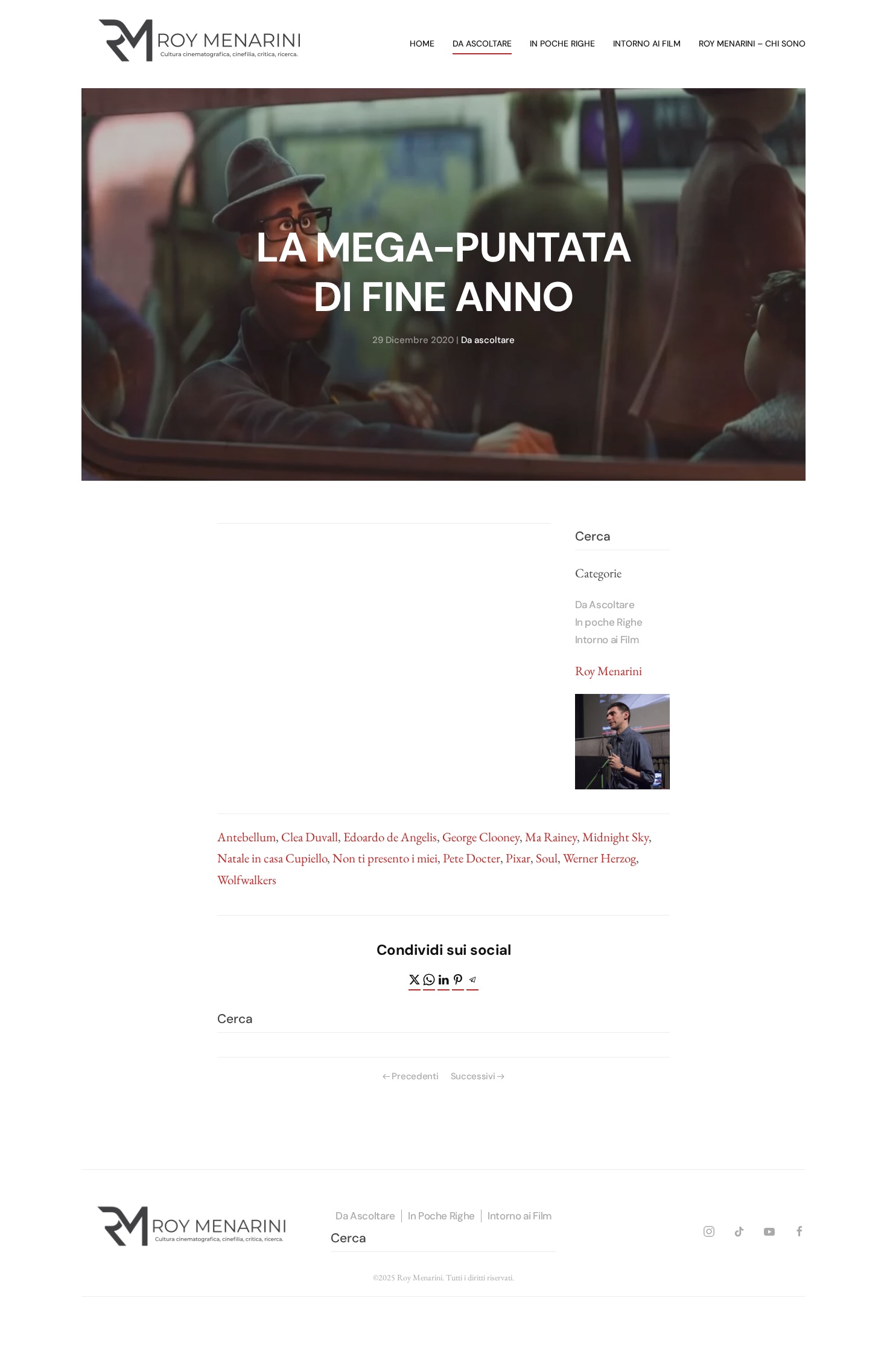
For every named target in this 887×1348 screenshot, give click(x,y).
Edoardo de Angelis (390, 837)
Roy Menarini (608, 671)
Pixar (518, 858)
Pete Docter (471, 858)
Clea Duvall (309, 837)
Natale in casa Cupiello (272, 858)
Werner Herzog (599, 858)
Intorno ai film (647, 43)
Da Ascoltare (605, 604)
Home (422, 43)
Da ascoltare (482, 43)
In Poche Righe (441, 1215)
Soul (547, 858)
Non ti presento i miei (384, 858)
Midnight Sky (615, 837)
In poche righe (562, 43)
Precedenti (415, 1076)
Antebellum (246, 837)
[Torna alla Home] (202, 44)
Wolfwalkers (246, 879)
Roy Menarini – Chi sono (752, 43)
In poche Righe (609, 622)
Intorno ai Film (607, 639)
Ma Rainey (551, 837)
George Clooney (481, 837)
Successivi (473, 1076)
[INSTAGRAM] (709, 1229)
